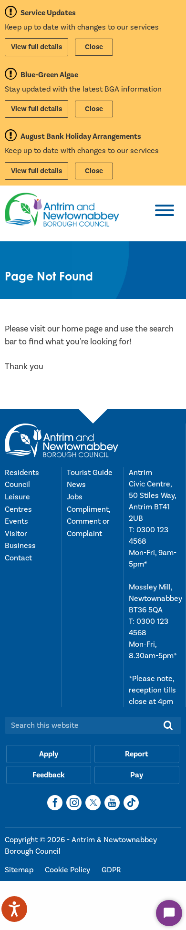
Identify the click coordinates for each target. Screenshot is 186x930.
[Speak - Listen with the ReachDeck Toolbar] (14, 909)
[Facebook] (54, 802)
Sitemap (20, 870)
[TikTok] (131, 802)
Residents (22, 472)
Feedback (48, 775)
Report (136, 754)
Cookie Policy (68, 870)
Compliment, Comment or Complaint (88, 521)
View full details (36, 47)
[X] (93, 802)
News (76, 484)
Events (16, 521)
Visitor (16, 533)
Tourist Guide (90, 472)
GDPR (111, 870)
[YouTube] (112, 802)
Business (20, 545)
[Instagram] (74, 802)
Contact (18, 558)
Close (94, 47)
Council (17, 484)
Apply (48, 754)
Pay (136, 775)
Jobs (75, 497)
